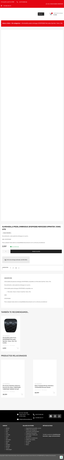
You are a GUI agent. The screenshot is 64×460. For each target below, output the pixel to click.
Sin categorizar (16, 23)
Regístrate (60, 3)
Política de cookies (30, 439)
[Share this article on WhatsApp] (19, 268)
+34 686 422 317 (7, 5)
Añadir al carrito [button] (18, 348)
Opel (7, 443)
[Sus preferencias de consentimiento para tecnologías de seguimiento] (61, 457)
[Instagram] (55, 416)
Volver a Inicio (6, 23)
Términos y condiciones (32, 438)
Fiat (7, 431)
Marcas (40, 14)
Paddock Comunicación (50, 455)
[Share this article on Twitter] (13, 268)
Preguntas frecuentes (31, 433)
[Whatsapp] (59, 416)
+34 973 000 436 (23, 2)
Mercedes (8, 439)
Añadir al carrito (36, 251)
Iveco (7, 436)
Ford (7, 433)
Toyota (7, 448)
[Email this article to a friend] (16, 268)
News (27, 444)
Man (7, 438)
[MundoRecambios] (12, 17)
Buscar (45, 14)
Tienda (27, 443)
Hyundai (8, 434)
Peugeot (8, 444)
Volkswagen (9, 449)
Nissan (7, 441)
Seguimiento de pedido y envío (33, 428)
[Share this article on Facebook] (10, 268)
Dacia (7, 430)
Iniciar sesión (53, 3)
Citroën (7, 428)
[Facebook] (51, 416)
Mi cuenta (28, 441)
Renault (8, 446)
